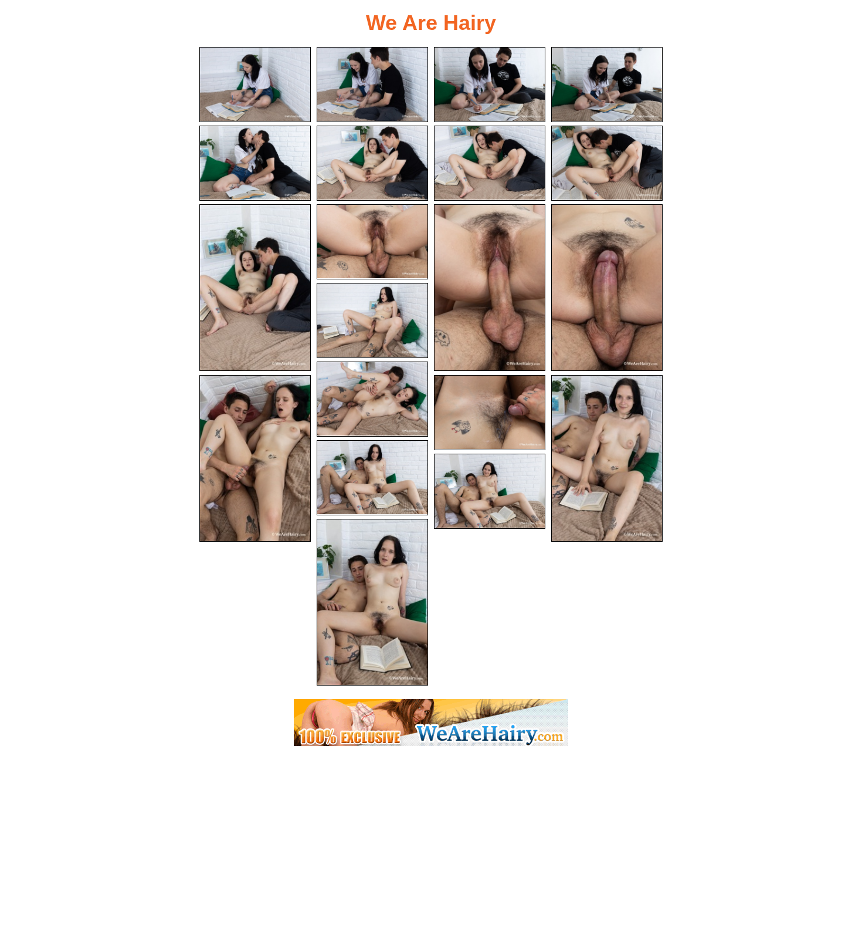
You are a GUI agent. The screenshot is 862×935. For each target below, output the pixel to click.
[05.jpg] (255, 163)
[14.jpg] (372, 399)
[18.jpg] (372, 477)
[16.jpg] (489, 412)
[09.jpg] (255, 287)
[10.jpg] (372, 241)
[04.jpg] (607, 84)
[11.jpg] (489, 287)
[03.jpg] (489, 84)
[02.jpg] (372, 84)
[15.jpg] (255, 458)
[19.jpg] (489, 491)
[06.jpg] (372, 163)
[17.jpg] (607, 458)
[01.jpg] (255, 84)
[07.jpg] (489, 163)
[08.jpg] (607, 163)
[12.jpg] (607, 287)
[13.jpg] (372, 320)
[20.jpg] (372, 602)
